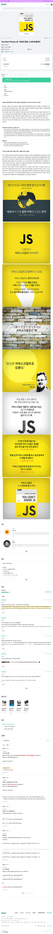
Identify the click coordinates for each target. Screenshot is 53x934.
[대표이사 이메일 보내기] (12, 916)
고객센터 (16, 912)
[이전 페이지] (20, 893)
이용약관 (34, 912)
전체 (2, 38)
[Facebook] (41, 926)
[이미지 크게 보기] (26, 22)
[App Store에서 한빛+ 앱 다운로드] (48, 926)
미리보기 (27, 34)
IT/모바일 (5, 38)
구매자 (3, 596)
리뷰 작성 (49, 591)
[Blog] (44, 926)
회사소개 (22, 912)
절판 (47, 931)
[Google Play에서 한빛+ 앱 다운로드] (51, 926)
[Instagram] (36, 926)
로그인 (47, 4)
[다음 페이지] (33, 893)
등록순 (48, 740)
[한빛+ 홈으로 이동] (4, 4)
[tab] (3, 75)
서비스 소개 (28, 912)
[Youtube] (38, 926)
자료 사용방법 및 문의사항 (9, 724)
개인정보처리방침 (41, 912)
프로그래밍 (10, 38)
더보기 (26, 551)
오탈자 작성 (7, 740)
